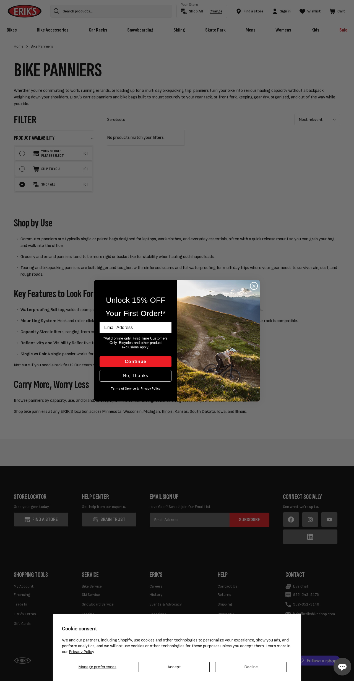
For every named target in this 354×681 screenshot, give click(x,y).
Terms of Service (123, 389)
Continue (135, 361)
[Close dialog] (254, 286)
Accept (174, 667)
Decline (251, 667)
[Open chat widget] (342, 666)
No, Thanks (135, 375)
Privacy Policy (81, 651)
